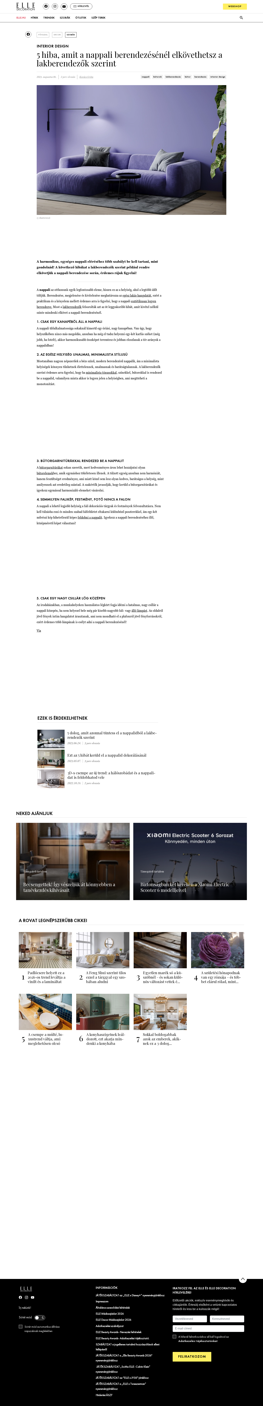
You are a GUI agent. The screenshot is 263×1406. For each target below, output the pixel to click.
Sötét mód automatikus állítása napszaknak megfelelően (42, 1329)
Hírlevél (83, 6)
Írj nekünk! (25, 1308)
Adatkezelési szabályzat (110, 1326)
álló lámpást (139, 610)
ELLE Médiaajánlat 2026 (110, 1313)
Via (39, 630)
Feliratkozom (192, 1357)
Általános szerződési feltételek (113, 1307)
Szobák (65, 17)
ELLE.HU (21, 17)
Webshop (235, 6)
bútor (188, 77)
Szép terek (98, 17)
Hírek (34, 17)
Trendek (49, 17)
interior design (217, 77)
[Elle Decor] (25, 6)
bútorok (157, 77)
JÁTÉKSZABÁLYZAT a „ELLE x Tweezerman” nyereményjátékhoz (121, 1386)
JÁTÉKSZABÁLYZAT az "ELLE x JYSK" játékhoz (122, 1378)
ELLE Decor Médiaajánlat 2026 (113, 1320)
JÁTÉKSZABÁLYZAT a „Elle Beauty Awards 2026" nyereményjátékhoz (124, 1358)
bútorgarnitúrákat (51, 467)
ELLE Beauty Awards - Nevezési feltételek (119, 1332)
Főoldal (43, 35)
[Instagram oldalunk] (55, 6)
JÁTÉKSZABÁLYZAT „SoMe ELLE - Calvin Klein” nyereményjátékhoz (123, 1369)
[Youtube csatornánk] (64, 6)
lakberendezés (173, 77)
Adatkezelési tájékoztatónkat (198, 1341)
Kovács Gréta (86, 77)
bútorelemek (45, 473)
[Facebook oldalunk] (46, 6)
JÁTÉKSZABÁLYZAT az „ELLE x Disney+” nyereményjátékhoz (130, 1295)
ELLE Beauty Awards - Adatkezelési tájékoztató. (122, 1338)
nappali (145, 77)
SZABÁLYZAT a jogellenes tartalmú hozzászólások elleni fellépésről (127, 1347)
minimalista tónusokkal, (102, 372)
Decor (57, 35)
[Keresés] (241, 18)
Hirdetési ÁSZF (104, 1395)
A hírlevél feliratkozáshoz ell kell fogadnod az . (203, 1339)
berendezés (200, 77)
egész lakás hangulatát (137, 295)
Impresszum (102, 1301)
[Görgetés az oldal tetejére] (243, 1279)
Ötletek (80, 17)
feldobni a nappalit (90, 517)
